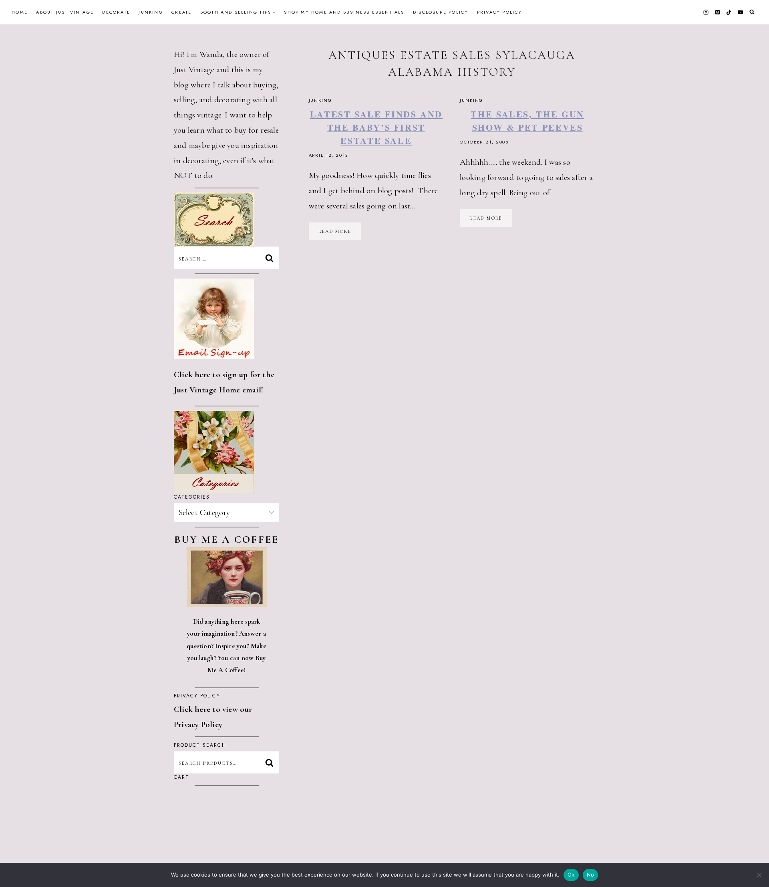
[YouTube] (740, 12)
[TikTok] (729, 12)
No (590, 874)
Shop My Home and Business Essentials (344, 12)
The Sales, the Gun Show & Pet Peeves (527, 120)
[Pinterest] (717, 12)
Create (181, 12)
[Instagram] (706, 12)
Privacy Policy (499, 12)
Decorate (116, 12)
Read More (339, 234)
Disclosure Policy (440, 12)
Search (271, 762)
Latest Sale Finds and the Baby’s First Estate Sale (376, 127)
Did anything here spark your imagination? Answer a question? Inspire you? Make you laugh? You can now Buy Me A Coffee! (226, 645)
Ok (571, 874)
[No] (759, 875)
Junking (151, 12)
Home (20, 12)
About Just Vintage (65, 12)
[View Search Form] (752, 12)
